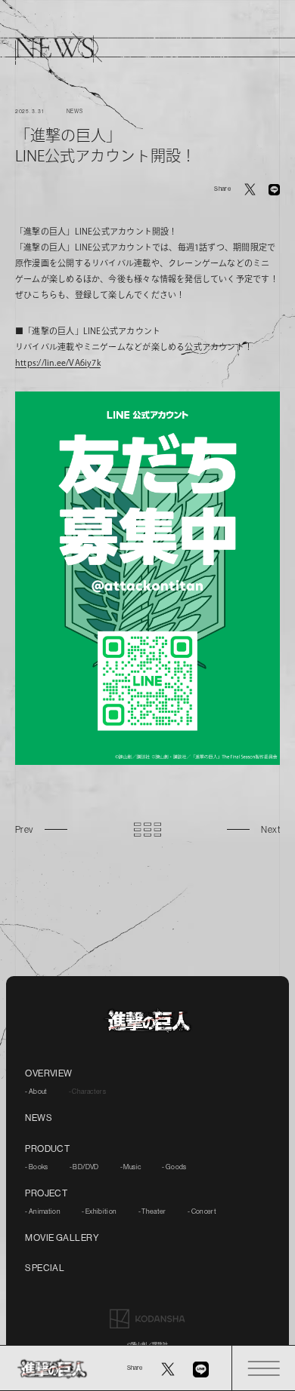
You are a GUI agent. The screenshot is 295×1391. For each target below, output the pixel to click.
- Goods (174, 1167)
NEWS (75, 111)
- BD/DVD (84, 1167)
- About (36, 1091)
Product (47, 1149)
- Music (130, 1167)
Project (46, 1193)
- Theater (152, 1211)
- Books (36, 1167)
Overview (49, 1073)
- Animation (43, 1211)
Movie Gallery (62, 1238)
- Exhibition (99, 1211)
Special (44, 1268)
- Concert (202, 1211)
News (38, 1118)
